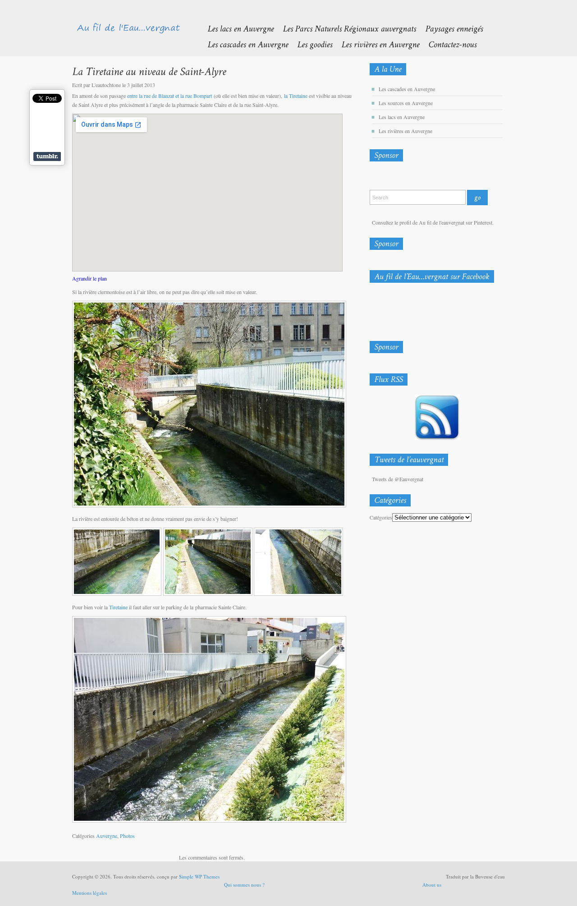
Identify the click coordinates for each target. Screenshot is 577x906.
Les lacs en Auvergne (402, 116)
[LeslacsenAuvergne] (236, 28)
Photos (127, 835)
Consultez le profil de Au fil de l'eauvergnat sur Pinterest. (433, 222)
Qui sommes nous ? (244, 884)
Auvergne (106, 835)
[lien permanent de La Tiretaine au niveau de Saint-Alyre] (149, 71)
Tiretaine (118, 607)
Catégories (381, 517)
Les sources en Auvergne (406, 102)
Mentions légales (89, 892)
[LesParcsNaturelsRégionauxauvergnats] (345, 28)
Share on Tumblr (47, 156)
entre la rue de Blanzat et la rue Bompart (169, 95)
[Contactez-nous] (447, 44)
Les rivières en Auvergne (405, 130)
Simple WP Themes (199, 876)
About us (431, 884)
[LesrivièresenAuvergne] (375, 44)
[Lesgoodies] (310, 44)
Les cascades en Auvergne (407, 88)
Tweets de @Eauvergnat (397, 479)
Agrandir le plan (89, 278)
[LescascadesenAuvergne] (243, 44)
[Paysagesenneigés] (449, 28)
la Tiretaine (295, 95)
